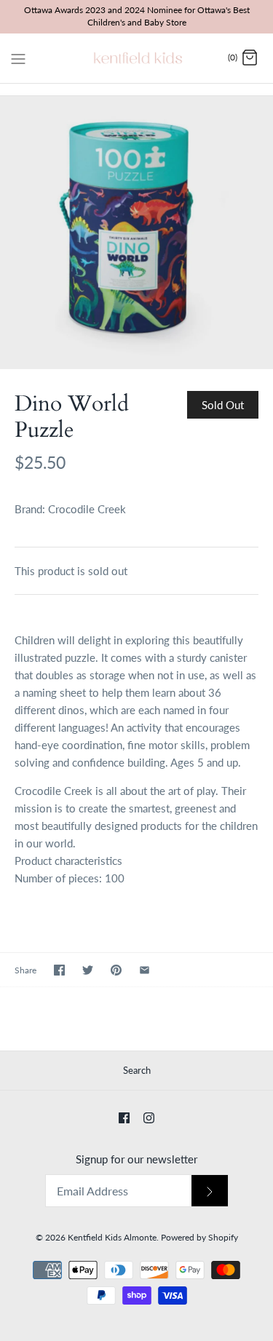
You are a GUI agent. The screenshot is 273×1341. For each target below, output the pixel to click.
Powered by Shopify (199, 1237)
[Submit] (209, 1190)
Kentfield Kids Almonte (112, 1237)
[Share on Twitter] (87, 970)
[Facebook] (124, 1117)
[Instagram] (148, 1117)
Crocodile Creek (87, 508)
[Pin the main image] (116, 970)
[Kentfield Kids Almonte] (136, 58)
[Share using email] (144, 970)
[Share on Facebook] (59, 970)
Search (137, 1070)
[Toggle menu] (18, 57)
